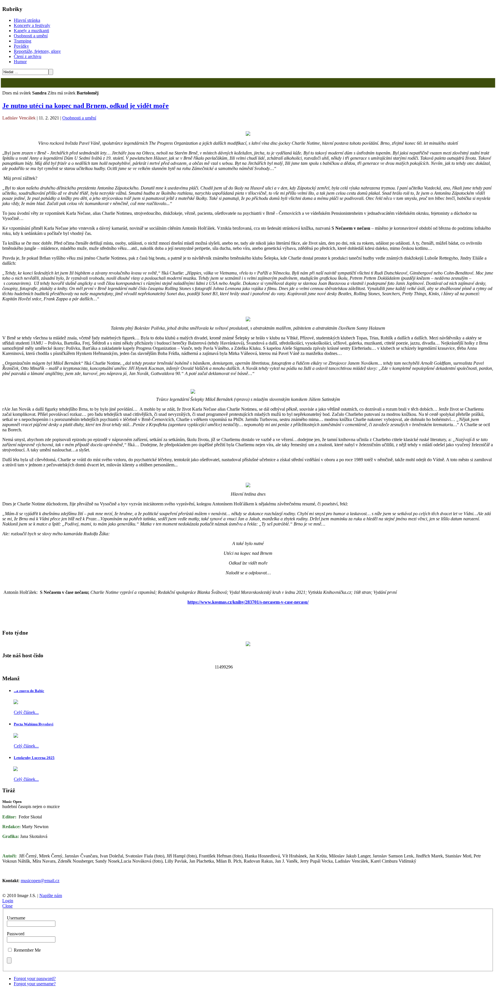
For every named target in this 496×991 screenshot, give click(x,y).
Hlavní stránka (27, 20)
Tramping (22, 40)
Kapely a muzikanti (31, 30)
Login (7, 900)
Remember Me (27, 950)
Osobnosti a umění (31, 35)
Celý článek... (26, 712)
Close (7, 905)
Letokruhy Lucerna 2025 (34, 758)
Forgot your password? (35, 978)
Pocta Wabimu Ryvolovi (33, 724)
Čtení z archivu (27, 56)
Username (16, 917)
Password (15, 933)
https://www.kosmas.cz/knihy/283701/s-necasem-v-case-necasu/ (248, 602)
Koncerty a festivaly (32, 25)
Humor (20, 61)
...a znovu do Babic (29, 691)
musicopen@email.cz (40, 880)
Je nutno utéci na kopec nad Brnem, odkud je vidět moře (85, 105)
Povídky (21, 46)
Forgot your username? (35, 983)
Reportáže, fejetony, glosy (37, 51)
